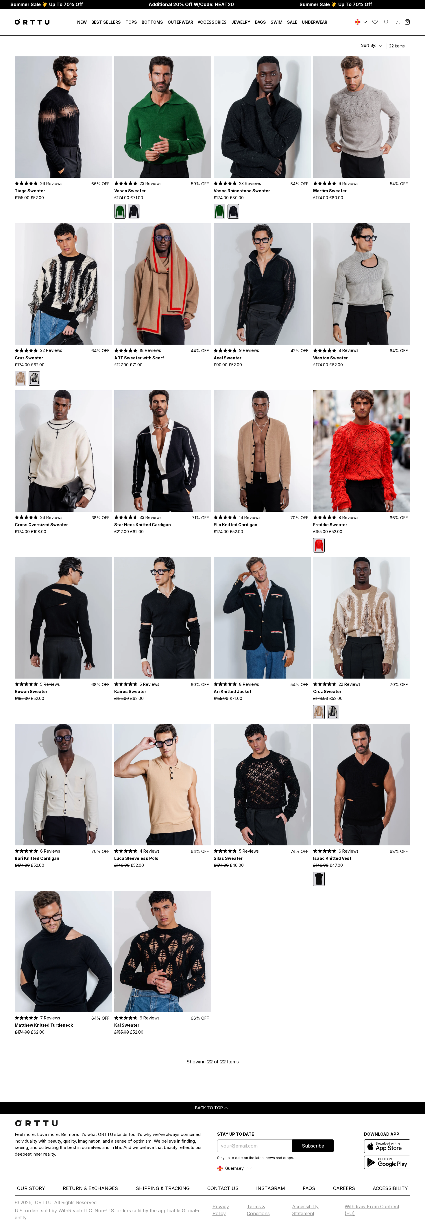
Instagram (270, 1188)
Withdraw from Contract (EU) (372, 1210)
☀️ (46, 4)
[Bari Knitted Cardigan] (63, 784)
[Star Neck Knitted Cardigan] (162, 451)
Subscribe (313, 1146)
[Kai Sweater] (162, 951)
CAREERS (344, 1188)
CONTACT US (223, 1188)
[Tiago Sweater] (63, 117)
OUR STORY (31, 1188)
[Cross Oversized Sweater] (63, 451)
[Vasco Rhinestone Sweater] (134, 211)
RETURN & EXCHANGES (90, 1188)
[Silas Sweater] (262, 784)
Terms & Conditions (258, 1210)
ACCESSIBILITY (390, 1188)
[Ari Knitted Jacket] (262, 618)
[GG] (362, 22)
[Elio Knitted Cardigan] (262, 451)
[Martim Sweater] (361, 117)
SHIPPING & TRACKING (163, 1188)
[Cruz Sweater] (63, 284)
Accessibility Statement (305, 1210)
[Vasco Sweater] (162, 117)
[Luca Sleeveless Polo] (162, 784)
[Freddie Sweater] (361, 451)
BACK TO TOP (209, 1107)
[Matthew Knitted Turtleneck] (63, 951)
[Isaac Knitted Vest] (361, 784)
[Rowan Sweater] (63, 618)
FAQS (309, 1188)
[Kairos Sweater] (162, 618)
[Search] (386, 21)
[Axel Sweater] (262, 284)
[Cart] (407, 21)
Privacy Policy (220, 1210)
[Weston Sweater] (361, 284)
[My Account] (398, 22)
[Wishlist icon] (375, 22)
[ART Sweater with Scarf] (162, 284)
